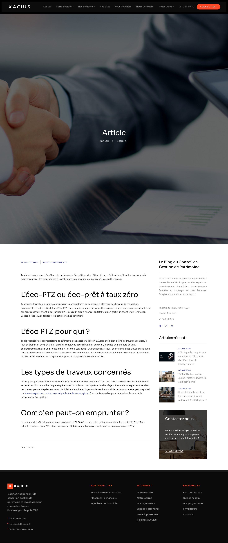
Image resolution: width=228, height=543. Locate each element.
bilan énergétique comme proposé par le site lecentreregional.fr (58, 393)
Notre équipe (144, 498)
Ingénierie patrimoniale (104, 503)
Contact (188, 514)
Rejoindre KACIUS (147, 519)
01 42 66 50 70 (186, 6)
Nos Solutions (86, 6)
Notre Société (65, 6)
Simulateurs (190, 508)
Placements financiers (104, 498)
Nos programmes (193, 503)
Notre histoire (145, 492)
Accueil (47, 6)
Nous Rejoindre (123, 6)
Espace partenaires (148, 508)
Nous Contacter (145, 6)
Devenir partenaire (148, 514)
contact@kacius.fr (168, 313)
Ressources (166, 6)
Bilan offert (209, 6)
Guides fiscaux (191, 498)
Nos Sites (105, 6)
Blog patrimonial (192, 492)
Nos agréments (146, 503)
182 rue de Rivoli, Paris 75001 (174, 307)
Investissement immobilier (106, 492)
